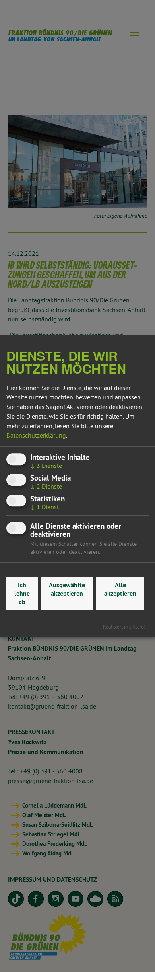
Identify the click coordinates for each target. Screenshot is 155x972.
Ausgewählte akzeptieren (67, 589)
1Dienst (44, 507)
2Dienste (46, 486)
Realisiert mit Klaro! (124, 626)
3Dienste (46, 465)
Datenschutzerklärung (36, 435)
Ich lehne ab (22, 593)
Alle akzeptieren (120, 589)
